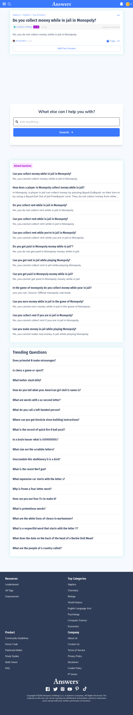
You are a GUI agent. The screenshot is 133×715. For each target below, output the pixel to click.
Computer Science (77, 620)
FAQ (7, 668)
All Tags (9, 590)
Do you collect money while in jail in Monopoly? (54, 20)
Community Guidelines (16, 638)
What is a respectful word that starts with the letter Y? (45, 528)
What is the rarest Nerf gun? (29, 469)
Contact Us (73, 644)
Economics (73, 626)
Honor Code (11, 644)
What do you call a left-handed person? (36, 410)
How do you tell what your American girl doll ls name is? (47, 390)
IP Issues (72, 674)
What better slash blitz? (27, 380)
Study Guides (12, 656)
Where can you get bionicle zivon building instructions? (46, 420)
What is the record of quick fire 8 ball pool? (39, 429)
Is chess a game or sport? (28, 370)
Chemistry (73, 590)
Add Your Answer (66, 48)
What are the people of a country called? (37, 548)
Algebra (72, 584)
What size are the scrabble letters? (33, 449)
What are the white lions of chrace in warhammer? (43, 518)
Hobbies (26, 15)
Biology (71, 596)
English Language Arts (79, 608)
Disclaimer (73, 662)
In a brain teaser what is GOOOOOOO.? (35, 439)
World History (75, 602)
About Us (73, 638)
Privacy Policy (75, 656)
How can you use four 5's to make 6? (34, 499)
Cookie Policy (75, 668)
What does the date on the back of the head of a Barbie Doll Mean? (53, 538)
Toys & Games (39, 15)
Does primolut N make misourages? (34, 360)
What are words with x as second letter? (37, 400)
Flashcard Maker (13, 650)
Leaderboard (11, 584)
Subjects (16, 15)
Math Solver (11, 662)
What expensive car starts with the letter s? (39, 479)
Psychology (73, 614)
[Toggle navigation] (4, 4)
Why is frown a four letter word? (32, 489)
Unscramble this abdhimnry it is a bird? (36, 459)
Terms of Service (76, 650)
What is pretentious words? (29, 508)
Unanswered (11, 596)
